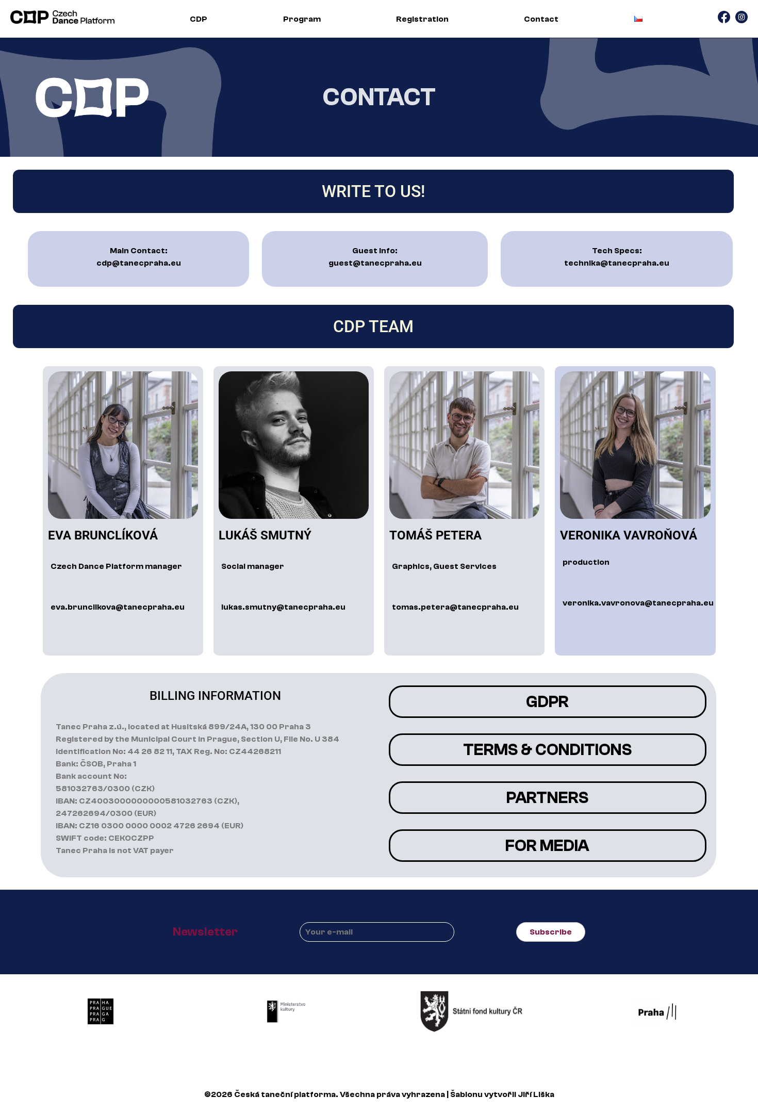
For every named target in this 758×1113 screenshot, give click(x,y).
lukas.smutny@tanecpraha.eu (283, 607)
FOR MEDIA (547, 846)
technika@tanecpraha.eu (616, 263)
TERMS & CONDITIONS (547, 750)
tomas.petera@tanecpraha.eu (455, 607)
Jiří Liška (536, 1094)
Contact (541, 19)
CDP (198, 19)
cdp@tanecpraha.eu (138, 263)
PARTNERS (547, 798)
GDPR (547, 702)
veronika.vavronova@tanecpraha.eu (638, 603)
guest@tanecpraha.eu (375, 263)
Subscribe (551, 932)
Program (302, 19)
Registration (422, 19)
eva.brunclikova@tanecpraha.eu (118, 607)
